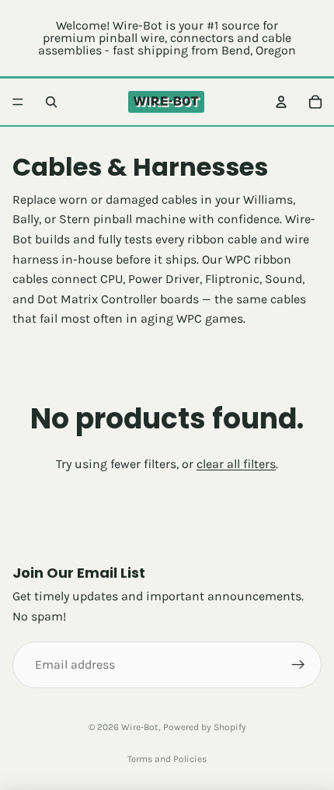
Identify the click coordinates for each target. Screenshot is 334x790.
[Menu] (18, 102)
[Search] (51, 102)
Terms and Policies (167, 758)
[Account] (281, 102)
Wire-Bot (139, 727)
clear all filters (236, 463)
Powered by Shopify (204, 727)
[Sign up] (298, 664)
